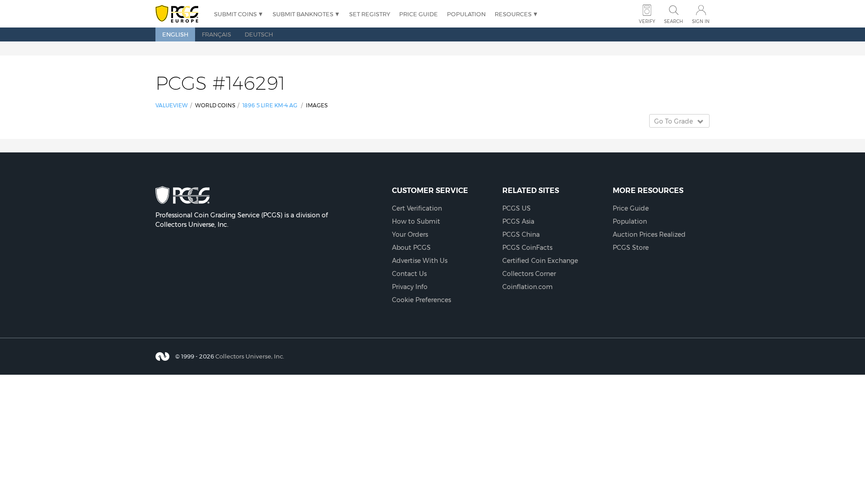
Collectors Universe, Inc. (249, 356)
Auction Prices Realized (649, 234)
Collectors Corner (529, 274)
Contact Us (409, 274)
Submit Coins (235, 14)
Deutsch (259, 34)
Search (673, 21)
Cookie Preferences (421, 300)
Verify (647, 21)
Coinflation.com (527, 287)
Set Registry (369, 14)
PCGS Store (631, 248)
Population (466, 14)
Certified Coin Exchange (540, 261)
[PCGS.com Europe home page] (180, 14)
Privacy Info (410, 287)
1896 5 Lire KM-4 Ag (269, 105)
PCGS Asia (518, 221)
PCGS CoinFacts (527, 248)
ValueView (171, 105)
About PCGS (411, 248)
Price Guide (418, 14)
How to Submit (416, 221)
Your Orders (410, 234)
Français (216, 34)
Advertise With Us (419, 261)
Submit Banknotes (303, 14)
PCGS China (521, 234)
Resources (513, 14)
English (175, 34)
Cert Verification (417, 208)
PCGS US (516, 208)
